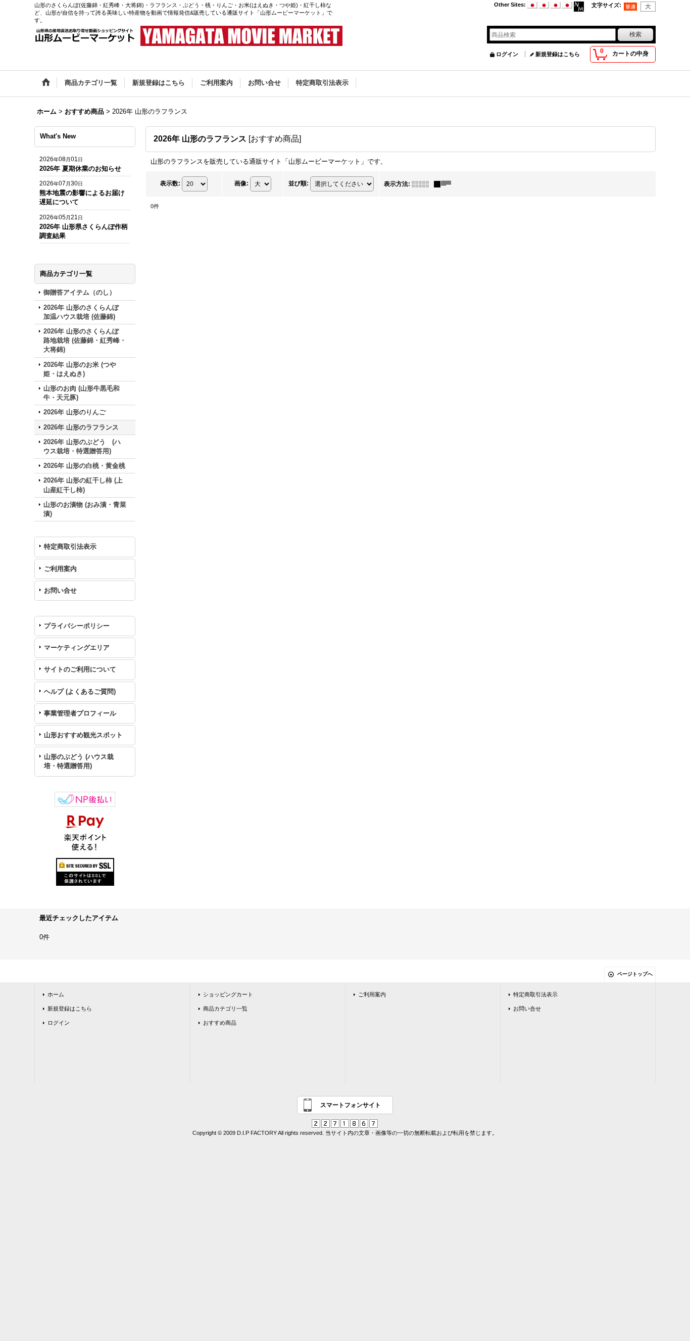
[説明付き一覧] (445, 183)
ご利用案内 (60, 568)
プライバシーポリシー (77, 626)
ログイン (507, 54)
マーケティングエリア (77, 647)
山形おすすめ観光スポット (83, 735)
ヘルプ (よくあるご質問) (80, 691)
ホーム (55, 994)
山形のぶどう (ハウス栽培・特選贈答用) (79, 761)
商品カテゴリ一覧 (225, 1008)
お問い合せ (60, 590)
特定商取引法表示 (70, 546)
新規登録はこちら (557, 54)
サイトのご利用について (80, 669)
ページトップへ (635, 974)
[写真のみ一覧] (423, 183)
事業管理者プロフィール (80, 713)
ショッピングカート (228, 994)
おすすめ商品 (219, 1023)
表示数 (170, 183)
